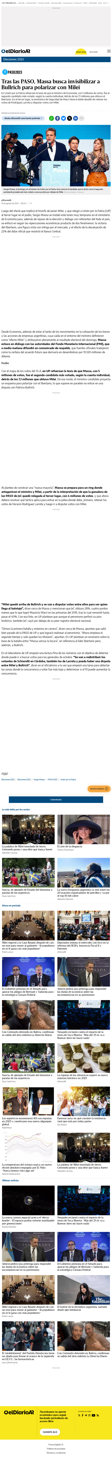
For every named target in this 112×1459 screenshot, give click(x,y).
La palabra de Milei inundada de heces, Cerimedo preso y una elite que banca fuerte (27, 848)
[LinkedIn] (75, 118)
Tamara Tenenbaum (65, 850)
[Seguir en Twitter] (79, 1415)
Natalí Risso (7, 1127)
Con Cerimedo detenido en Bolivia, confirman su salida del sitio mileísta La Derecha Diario (28, 1033)
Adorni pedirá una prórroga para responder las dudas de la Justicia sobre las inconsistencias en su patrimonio (81, 991)
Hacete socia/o (81, 52)
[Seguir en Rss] (98, 1415)
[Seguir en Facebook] (82, 1415)
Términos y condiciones (56, 1453)
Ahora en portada (11, 905)
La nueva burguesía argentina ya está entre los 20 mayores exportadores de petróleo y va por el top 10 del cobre (83, 892)
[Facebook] (57, 118)
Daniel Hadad (93, 3)
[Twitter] (69, 118)
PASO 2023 (52, 779)
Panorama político (56, 3)
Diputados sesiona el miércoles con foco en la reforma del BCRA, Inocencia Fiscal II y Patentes (83, 945)
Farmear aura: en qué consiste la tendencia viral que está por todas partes (81, 1120)
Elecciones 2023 (13, 59)
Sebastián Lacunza (9, 853)
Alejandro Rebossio (65, 899)
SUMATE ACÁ (50, 1432)
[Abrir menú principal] (109, 51)
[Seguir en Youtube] (93, 1415)
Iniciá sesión (93, 52)
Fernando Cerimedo (44, 3)
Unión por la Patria (68, 779)
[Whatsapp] (51, 118)
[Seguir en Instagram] (89, 1415)
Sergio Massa (39, 779)
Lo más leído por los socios (16, 809)
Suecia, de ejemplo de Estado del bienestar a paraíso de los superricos (27, 891)
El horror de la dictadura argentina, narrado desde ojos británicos (82, 1308)
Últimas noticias (10, 1180)
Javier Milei (21, 3)
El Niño (85, 3)
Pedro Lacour (7, 952)
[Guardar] (81, 118)
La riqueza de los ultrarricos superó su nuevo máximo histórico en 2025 (82, 1076)
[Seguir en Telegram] (86, 1415)
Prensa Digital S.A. (56, 1444)
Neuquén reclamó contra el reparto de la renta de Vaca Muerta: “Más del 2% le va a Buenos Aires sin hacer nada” (80, 1035)
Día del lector (107, 3)
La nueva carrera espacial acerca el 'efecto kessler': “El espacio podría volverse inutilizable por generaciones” (28, 1220)
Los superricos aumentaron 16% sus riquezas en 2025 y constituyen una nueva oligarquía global (27, 1121)
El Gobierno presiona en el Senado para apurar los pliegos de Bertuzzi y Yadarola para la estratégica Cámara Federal (27, 991)
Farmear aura (78, 3)
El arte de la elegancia (69, 846)
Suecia (100, 3)
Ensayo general (68, 3)
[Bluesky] (63, 118)
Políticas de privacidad (56, 1449)
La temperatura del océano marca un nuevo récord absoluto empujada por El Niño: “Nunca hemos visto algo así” (27, 1167)
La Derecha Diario (31, 3)
